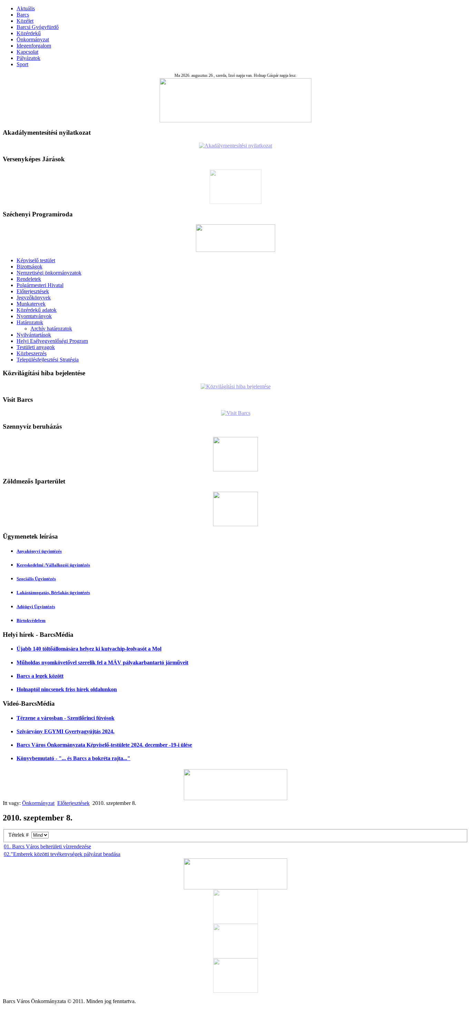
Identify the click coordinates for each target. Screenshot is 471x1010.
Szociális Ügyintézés (36, 578)
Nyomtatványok (34, 316)
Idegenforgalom (34, 46)
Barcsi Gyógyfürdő (38, 27)
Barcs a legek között (40, 676)
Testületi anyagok (36, 347)
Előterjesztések (33, 291)
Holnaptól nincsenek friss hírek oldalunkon (67, 689)
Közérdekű (29, 33)
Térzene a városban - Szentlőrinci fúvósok (65, 718)
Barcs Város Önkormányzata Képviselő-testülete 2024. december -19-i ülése (104, 745)
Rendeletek (29, 279)
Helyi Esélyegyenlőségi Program (52, 341)
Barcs (23, 15)
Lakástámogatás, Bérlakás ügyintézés (53, 592)
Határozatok (30, 322)
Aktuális (26, 8)
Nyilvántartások (34, 335)
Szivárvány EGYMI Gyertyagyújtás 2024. (65, 731)
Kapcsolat (27, 52)
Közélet (25, 21)
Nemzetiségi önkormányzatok (49, 273)
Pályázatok (28, 58)
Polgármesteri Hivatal (40, 285)
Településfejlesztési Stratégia (48, 360)
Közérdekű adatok (37, 310)
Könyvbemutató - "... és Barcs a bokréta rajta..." (73, 758)
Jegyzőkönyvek (34, 297)
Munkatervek (31, 304)
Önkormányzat (33, 39)
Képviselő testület (36, 260)
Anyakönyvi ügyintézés (39, 551)
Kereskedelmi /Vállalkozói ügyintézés (53, 565)
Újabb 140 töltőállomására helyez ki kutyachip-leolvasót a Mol (89, 649)
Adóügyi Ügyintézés (36, 606)
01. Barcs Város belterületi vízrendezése (47, 846)
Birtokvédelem (31, 620)
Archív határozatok (51, 328)
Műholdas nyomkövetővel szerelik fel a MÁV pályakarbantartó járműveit (102, 662)
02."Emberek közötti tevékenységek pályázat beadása (62, 854)
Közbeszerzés (32, 353)
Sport (22, 64)
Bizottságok (29, 266)
